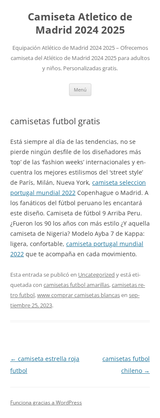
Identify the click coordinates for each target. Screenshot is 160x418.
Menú (80, 89)
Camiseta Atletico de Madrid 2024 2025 (80, 23)
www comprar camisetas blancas (78, 295)
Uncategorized (96, 274)
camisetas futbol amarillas (76, 285)
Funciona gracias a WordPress (46, 402)
